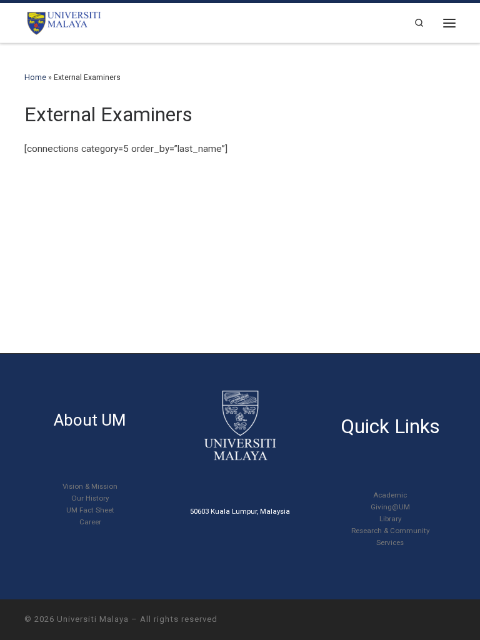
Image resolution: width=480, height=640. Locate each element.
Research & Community (390, 530)
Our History (90, 498)
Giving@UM (390, 506)
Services (390, 542)
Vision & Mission (90, 486)
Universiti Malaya (93, 619)
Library (390, 518)
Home (35, 77)
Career (90, 522)
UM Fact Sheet (90, 510)
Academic (390, 495)
